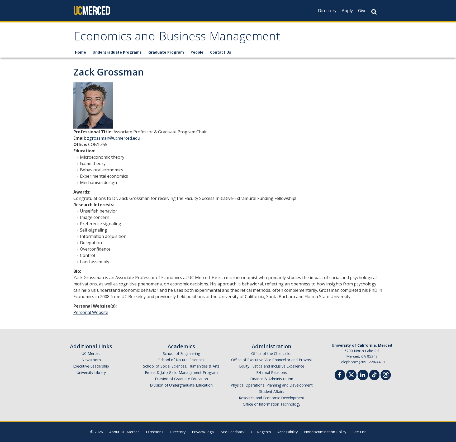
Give (362, 10)
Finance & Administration (271, 378)
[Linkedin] (363, 375)
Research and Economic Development (271, 397)
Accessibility (287, 431)
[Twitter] (351, 374)
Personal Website (90, 312)
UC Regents (261, 431)
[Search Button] (373, 12)
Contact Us (220, 52)
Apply (347, 10)
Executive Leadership (91, 366)
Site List (359, 431)
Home (80, 52)
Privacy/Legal (203, 431)
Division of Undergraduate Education (181, 385)
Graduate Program (166, 52)
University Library (91, 372)
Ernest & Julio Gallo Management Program (181, 372)
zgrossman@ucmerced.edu (113, 138)
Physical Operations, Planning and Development (272, 385)
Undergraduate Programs (117, 52)
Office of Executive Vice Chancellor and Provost (271, 359)
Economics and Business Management (177, 38)
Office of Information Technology (271, 404)
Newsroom (91, 359)
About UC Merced (124, 431)
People (197, 52)
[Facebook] (340, 375)
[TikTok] (374, 374)
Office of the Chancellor (271, 353)
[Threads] (386, 374)
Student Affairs (271, 391)
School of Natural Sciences (181, 359)
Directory (327, 10)
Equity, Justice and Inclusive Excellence (271, 366)
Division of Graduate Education (181, 378)
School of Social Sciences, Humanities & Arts (181, 366)
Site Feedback (233, 431)
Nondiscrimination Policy (325, 431)
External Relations (271, 372)
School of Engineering (181, 353)
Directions (154, 431)
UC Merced (91, 353)
